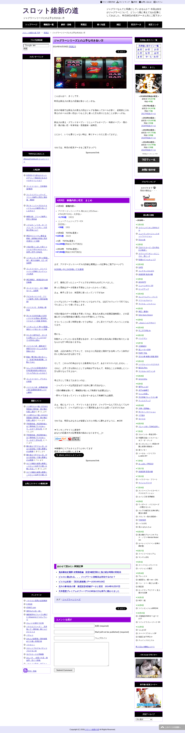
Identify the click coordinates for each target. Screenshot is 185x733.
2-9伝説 (29, 604)
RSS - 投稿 (31, 671)
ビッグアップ (143, 289)
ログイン (159, 2)
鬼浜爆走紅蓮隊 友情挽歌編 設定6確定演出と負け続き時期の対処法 (90, 572)
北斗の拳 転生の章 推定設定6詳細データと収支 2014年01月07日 (90, 586)
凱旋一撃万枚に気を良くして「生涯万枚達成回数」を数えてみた (36, 359)
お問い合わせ (146, 2)
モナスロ (141, 419)
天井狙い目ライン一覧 (148, 46)
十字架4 (141, 415)
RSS (135, 2)
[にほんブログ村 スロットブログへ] (150, 205)
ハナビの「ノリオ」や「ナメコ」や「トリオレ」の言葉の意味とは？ (36, 227)
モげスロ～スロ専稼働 (35, 654)
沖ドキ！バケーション (147, 412)
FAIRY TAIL (142, 353)
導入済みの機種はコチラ (145, 647)
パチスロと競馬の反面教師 (36, 601)
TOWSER (142, 520)
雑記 (119, 24)
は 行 (156, 53)
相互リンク (154, 24)
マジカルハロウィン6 (146, 371)
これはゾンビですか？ (147, 323)
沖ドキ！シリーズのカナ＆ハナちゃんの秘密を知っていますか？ (36, 208)
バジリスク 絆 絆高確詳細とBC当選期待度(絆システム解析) (37, 389)
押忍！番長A (143, 312)
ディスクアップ (144, 401)
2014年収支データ (148, 150)
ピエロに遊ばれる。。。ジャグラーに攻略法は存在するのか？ (87, 577)
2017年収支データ (148, 114)
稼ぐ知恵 (101, 24)
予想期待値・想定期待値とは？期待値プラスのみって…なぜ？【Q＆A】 (36, 426)
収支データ (136, 24)
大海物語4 (142, 346)
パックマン (142, 338)
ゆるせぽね (142, 379)
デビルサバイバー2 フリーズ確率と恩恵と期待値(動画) (37, 299)
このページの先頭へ (173, 727)
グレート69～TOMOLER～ (148, 427)
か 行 (147, 49)
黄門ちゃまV (143, 387)
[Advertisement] (92, 174)
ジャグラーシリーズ (71, 599)
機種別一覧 (49, 24)
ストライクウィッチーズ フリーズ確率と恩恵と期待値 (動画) (36, 197)
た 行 (139, 53)
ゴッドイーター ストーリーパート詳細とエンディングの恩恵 (36, 271)
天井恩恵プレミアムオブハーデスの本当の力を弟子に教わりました (89, 591)
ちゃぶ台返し (143, 394)
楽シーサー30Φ (144, 350)
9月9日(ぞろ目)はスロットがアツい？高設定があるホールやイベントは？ (36, 178)
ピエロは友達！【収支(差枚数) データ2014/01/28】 (82, 581)
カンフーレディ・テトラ (148, 297)
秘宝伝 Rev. (143, 368)
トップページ (31, 24)
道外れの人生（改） (34, 611)
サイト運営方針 (109, 2)
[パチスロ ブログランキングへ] (73, 439)
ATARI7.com (31, 608)
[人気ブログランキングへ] (148, 199)
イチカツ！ (30, 645)
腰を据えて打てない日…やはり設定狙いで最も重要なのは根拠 (36, 448)
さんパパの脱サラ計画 (35, 623)
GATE (140, 267)
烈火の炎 (141, 240)
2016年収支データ (148, 126)
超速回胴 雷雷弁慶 (145, 472)
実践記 (84, 24)
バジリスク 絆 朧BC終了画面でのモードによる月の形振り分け (36, 348)
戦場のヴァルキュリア (147, 260)
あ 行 (139, 49)
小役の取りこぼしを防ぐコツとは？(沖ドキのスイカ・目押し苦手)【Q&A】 (37, 249)
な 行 (147, 53)
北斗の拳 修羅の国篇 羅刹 (148, 357)
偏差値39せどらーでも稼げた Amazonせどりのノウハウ (36, 617)
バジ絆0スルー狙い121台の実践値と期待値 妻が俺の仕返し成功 (37, 409)
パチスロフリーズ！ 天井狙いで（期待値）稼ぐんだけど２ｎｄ (36, 629)
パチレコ (29, 635)
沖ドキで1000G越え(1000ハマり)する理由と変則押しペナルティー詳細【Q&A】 (37, 318)
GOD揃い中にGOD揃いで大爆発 (69, 269)
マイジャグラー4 (145, 483)
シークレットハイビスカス (148, 364)
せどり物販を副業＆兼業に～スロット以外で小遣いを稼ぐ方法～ (36, 466)
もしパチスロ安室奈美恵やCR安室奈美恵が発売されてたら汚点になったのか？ (36, 370)
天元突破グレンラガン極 (148, 397)
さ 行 (156, 49)
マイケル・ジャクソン (147, 304)
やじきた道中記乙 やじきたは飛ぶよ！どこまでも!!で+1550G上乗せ (36, 337)
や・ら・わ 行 (152, 57)
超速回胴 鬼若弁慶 (145, 274)
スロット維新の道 (50, 10)
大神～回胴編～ (144, 408)
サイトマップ (124, 2)
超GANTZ (142, 282)
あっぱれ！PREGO (145, 464)
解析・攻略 (66, 24)
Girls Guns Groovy (145, 315)
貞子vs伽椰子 (143, 390)
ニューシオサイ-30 (145, 286)
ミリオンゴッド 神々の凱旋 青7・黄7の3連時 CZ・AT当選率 (37, 260)
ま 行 (139, 57)
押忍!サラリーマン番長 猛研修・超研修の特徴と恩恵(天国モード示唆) (36, 238)
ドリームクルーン (145, 300)
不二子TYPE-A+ (144, 331)
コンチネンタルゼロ (146, 271)
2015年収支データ (148, 138)
